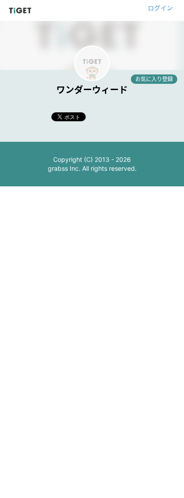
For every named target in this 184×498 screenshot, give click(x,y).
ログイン (160, 8)
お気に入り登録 (154, 79)
